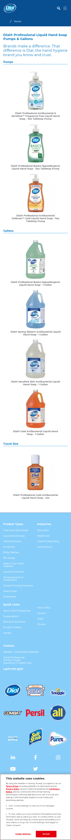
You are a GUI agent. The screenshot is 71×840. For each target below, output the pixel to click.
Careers (41, 613)
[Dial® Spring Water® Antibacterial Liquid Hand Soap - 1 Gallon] (35, 312)
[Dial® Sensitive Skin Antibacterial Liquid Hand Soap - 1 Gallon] (35, 362)
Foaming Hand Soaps (15, 530)
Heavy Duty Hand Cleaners (13, 565)
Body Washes (11, 552)
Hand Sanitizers (12, 541)
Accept (46, 834)
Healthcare (43, 535)
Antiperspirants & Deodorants (13, 579)
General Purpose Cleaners (18, 585)
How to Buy (44, 607)
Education (43, 530)
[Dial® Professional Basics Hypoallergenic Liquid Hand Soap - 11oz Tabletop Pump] (35, 147)
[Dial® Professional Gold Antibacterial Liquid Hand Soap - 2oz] (35, 476)
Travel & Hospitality (48, 541)
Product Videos (12, 627)
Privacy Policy (12, 789)
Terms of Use (12, 786)
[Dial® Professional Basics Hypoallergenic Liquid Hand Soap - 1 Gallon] (35, 263)
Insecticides (10, 591)
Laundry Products (13, 571)
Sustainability (11, 616)
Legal (40, 618)
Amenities (9, 546)
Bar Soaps (9, 557)
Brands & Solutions (14, 621)
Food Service (44, 546)
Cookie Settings (23, 834)
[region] (35, 807)
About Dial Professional (17, 610)
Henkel (7, 632)
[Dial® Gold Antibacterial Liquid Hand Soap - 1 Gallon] (35, 412)
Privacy (41, 624)
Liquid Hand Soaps (14, 535)
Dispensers (9, 596)
